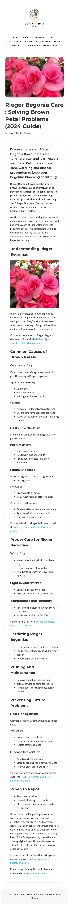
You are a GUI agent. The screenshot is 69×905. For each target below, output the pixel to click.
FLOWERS (40, 37)
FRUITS (58, 41)
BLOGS (15, 45)
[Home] (34, 17)
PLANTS (27, 37)
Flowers (27, 133)
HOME (16, 37)
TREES (52, 37)
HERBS (28, 41)
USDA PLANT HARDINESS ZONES (40, 45)
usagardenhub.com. (35, 872)
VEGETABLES (43, 41)
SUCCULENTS (14, 41)
